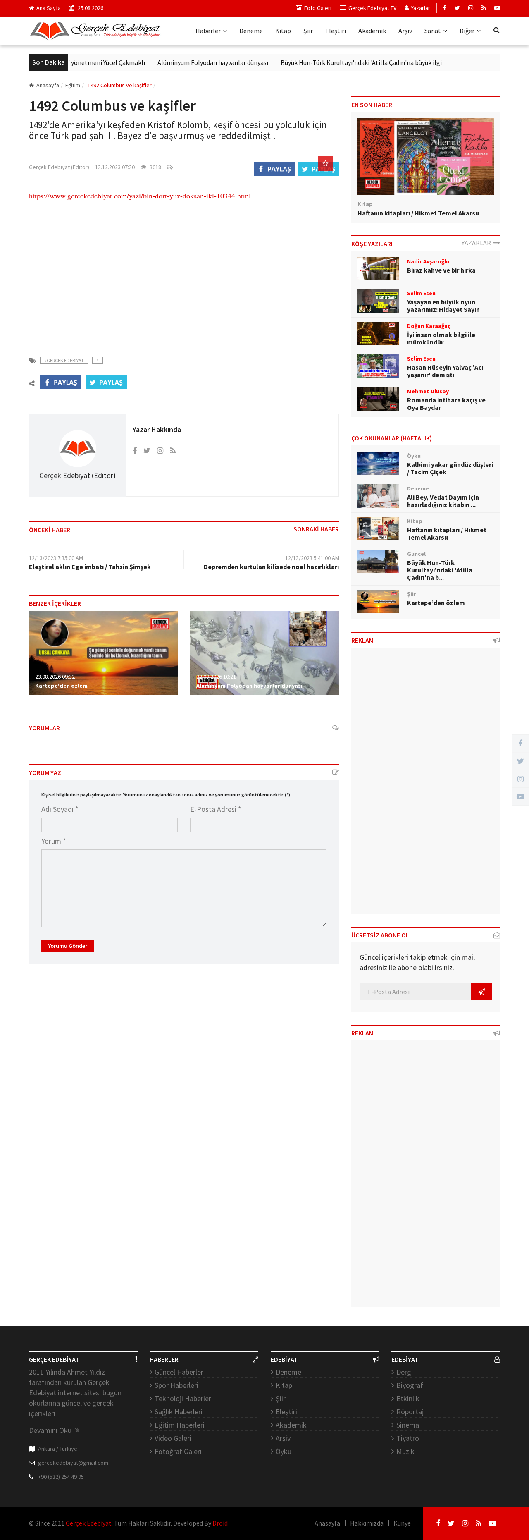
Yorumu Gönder (67, 945)
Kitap (283, 30)
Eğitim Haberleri (180, 1425)
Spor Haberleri (176, 1385)
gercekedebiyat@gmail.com (73, 1462)
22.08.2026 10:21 (216, 676)
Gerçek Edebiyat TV (372, 8)
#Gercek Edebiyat (64, 360)
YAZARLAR (477, 243)
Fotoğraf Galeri (178, 1451)
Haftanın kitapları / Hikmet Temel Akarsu (418, 213)
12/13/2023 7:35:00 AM (56, 558)
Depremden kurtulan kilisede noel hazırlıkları (271, 566)
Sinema (407, 1425)
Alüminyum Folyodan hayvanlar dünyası (186, 62)
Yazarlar (420, 8)
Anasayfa (47, 85)
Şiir (308, 30)
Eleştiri (335, 30)
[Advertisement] (184, 273)
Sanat (432, 30)
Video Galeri (173, 1438)
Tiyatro (407, 1438)
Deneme (251, 30)
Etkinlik (407, 1398)
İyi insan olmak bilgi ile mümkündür (441, 338)
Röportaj (410, 1411)
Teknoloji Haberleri (184, 1398)
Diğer (467, 30)
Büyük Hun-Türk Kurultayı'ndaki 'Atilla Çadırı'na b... (439, 569)
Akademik (372, 30)
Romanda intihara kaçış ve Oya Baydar (446, 403)
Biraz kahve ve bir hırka (441, 270)
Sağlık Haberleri (179, 1411)
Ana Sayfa (48, 8)
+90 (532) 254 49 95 (61, 1476)
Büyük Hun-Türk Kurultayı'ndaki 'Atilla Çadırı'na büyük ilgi (334, 62)
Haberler (208, 30)
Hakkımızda (367, 1523)
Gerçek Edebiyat (89, 1523)
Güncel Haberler (179, 1372)
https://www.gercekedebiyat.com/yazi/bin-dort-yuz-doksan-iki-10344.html (140, 196)
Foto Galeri (317, 8)
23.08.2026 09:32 (55, 676)
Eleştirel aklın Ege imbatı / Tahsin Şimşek (90, 566)
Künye (402, 1523)
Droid (220, 1523)
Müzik (405, 1451)
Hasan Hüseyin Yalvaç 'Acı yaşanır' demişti (445, 371)
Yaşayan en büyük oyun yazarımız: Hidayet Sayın (443, 305)
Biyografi (410, 1385)
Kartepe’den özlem (61, 685)
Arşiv (405, 30)
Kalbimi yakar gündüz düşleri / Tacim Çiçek (450, 468)
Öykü (283, 1451)
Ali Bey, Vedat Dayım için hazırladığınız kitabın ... (443, 501)
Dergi (404, 1372)
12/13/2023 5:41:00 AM (312, 558)
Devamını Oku (51, 1430)
